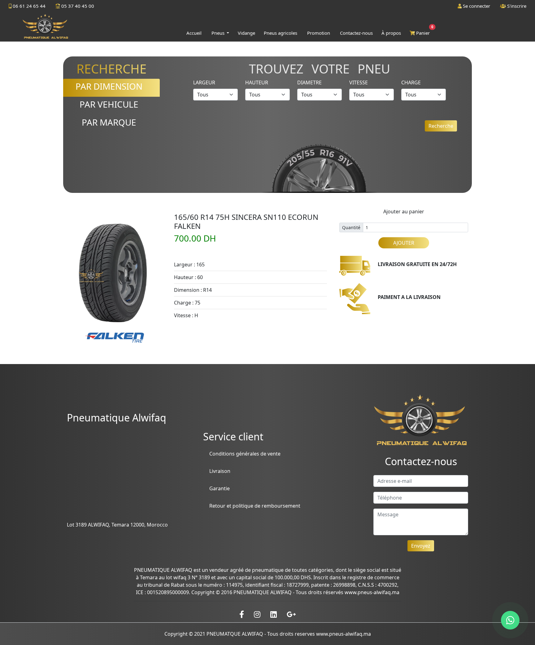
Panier (423, 31)
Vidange (246, 33)
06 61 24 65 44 (28, 6)
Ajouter (403, 242)
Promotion (318, 33)
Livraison (219, 471)
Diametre (309, 82)
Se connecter (476, 6)
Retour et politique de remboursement (254, 505)
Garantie (219, 488)
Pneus (218, 33)
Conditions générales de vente (245, 453)
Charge (411, 82)
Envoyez (420, 545)
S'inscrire (516, 6)
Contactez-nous (356, 33)
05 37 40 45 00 (77, 6)
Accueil (194, 33)
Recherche (440, 125)
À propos (391, 33)
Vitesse (358, 82)
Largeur (204, 82)
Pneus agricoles (280, 33)
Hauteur (256, 82)
